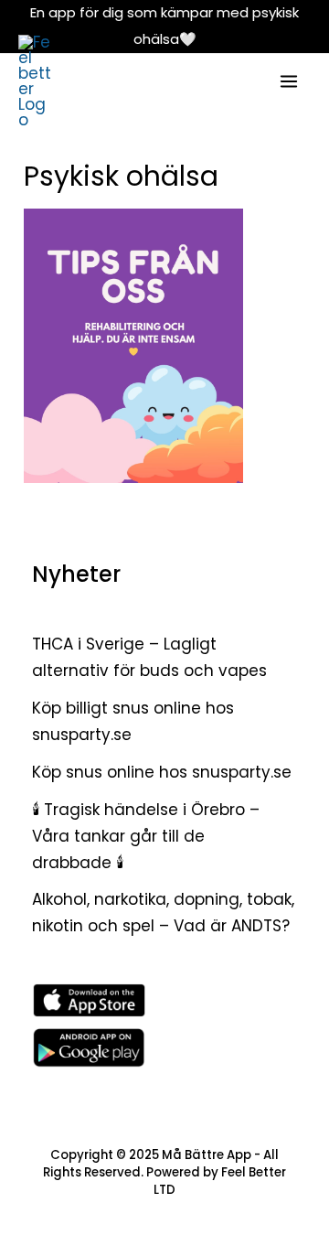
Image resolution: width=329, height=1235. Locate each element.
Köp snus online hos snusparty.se (162, 772)
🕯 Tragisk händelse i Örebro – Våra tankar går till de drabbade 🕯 (146, 836)
